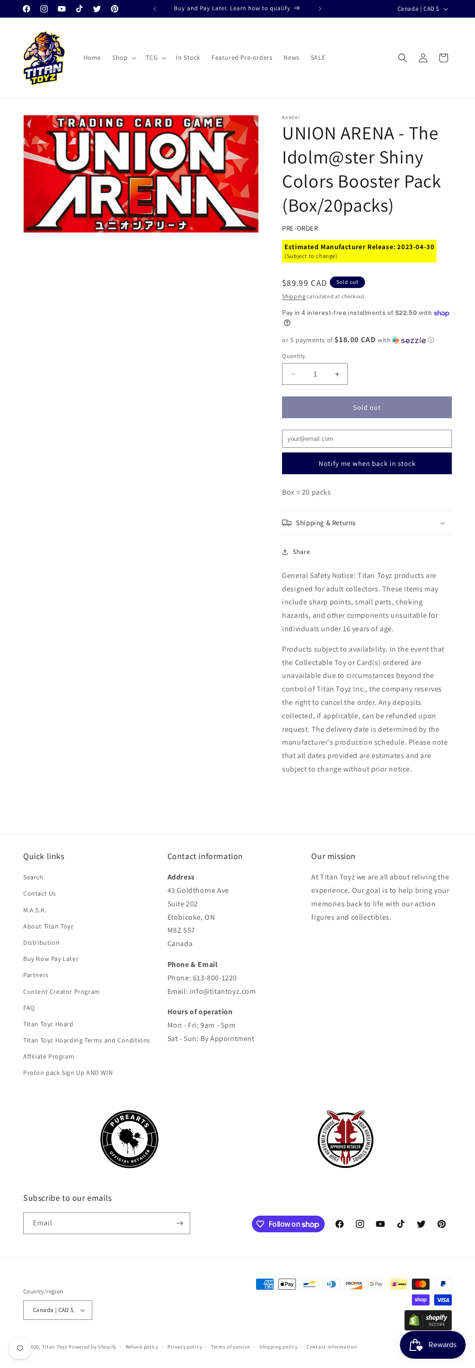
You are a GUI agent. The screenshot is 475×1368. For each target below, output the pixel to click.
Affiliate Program (48, 1056)
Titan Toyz (55, 1346)
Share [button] (301, 551)
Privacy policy (184, 1346)
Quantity (293, 356)
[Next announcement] (320, 9)
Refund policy (142, 1346)
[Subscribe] (179, 1223)
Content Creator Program (61, 991)
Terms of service (230, 1346)
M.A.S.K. (34, 910)
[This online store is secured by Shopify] (428, 1328)
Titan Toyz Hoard (48, 1024)
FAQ (29, 1008)
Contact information (332, 1346)
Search (33, 877)
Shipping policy (278, 1346)
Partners (36, 975)
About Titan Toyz (48, 926)
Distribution (41, 942)
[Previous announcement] (155, 9)
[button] (123, 57)
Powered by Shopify (92, 1346)
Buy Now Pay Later (50, 958)
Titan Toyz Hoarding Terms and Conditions (86, 1040)
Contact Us (39, 893)
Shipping (294, 296)
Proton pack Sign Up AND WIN (68, 1072)
